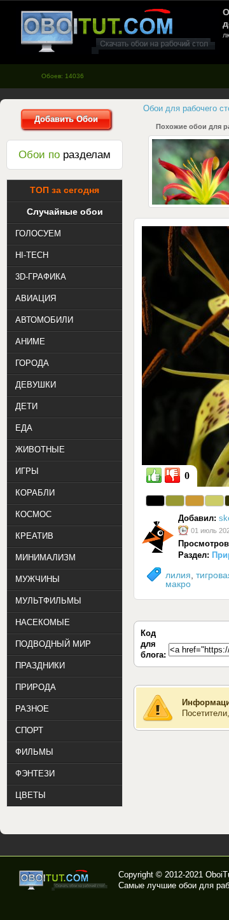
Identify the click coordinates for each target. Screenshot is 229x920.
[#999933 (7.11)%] (174, 500)
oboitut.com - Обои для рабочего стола (117, 31)
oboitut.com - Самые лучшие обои (64, 880)
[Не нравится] (172, 475)
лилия (178, 575)
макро (178, 584)
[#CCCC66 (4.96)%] (214, 500)
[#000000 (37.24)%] (155, 500)
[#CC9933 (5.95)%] (194, 500)
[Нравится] (154, 475)
